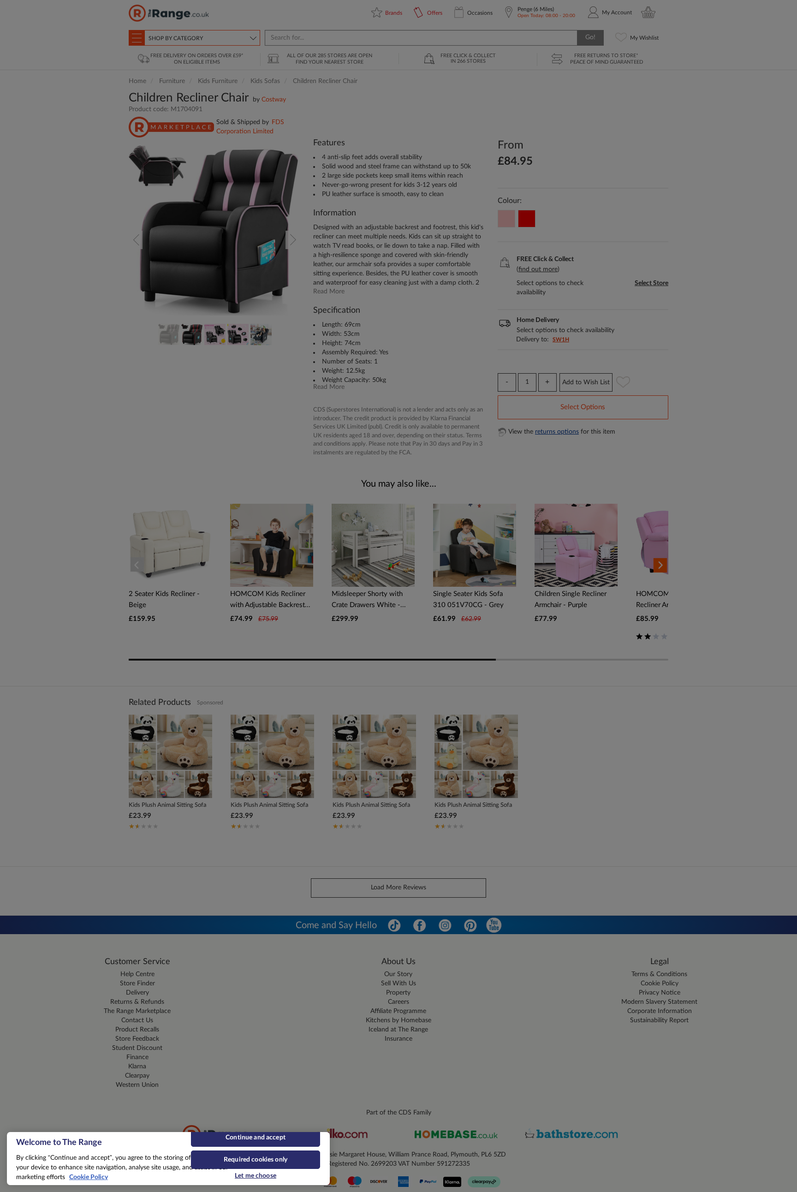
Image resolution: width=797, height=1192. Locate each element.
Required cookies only (255, 1159)
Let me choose (255, 1176)
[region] (168, 1158)
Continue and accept (255, 1137)
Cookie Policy (88, 1177)
